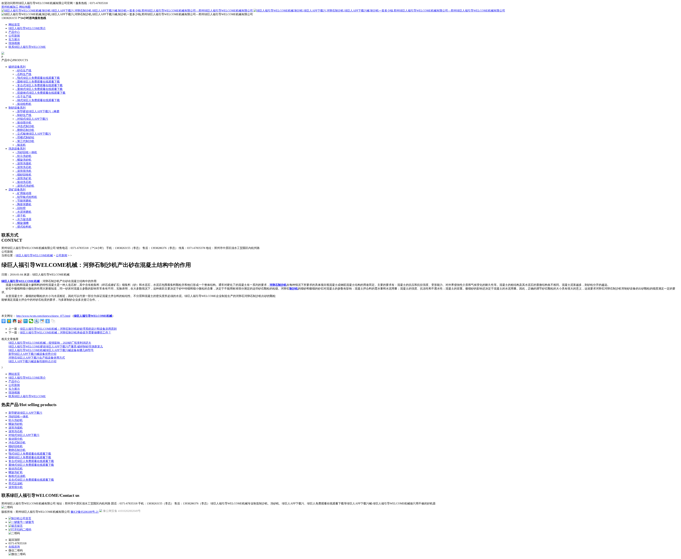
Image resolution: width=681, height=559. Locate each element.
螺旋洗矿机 (16, 472)
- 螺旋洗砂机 (23, 159)
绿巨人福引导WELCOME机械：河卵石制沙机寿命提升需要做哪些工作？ (65, 332)
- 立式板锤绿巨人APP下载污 (33, 133)
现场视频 (14, 43)
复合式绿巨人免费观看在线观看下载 (31, 461)
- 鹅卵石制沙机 (25, 129)
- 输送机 (21, 144)
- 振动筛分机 (23, 122)
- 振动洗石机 (23, 182)
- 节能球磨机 (23, 200)
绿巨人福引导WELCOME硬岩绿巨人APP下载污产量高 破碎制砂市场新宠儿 (56, 346)
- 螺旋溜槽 (22, 222)
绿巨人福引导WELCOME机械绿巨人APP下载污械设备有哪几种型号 (51, 350)
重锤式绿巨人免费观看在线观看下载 (31, 464)
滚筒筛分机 (16, 487)
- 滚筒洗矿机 (23, 178)
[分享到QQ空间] (9, 321)
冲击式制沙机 (17, 442)
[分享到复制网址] (53, 321)
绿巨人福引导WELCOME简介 (27, 28)
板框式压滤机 (17, 475)
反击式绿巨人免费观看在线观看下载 (31, 479)
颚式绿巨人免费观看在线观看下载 (30, 453)
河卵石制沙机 (278, 284)
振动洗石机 (16, 468)
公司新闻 (14, 35)
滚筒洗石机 (16, 431)
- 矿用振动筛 (23, 193)
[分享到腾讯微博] (25, 321)
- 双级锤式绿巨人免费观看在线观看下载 (40, 92)
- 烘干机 (21, 215)
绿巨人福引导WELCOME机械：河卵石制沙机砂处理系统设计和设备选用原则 (68, 328)
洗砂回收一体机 (18, 416)
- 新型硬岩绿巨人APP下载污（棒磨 (37, 111)
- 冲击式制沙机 (25, 126)
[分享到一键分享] (47, 321)
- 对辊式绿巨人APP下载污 (32, 118)
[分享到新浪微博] (20, 321)
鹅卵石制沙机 (17, 449)
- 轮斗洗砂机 (23, 156)
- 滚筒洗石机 (23, 167)
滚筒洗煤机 (16, 427)
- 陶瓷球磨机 (23, 204)
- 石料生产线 (23, 74)
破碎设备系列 (17, 66)
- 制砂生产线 (23, 115)
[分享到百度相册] (42, 321)
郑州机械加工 (9, 6)
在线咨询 (14, 546)
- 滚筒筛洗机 (23, 170)
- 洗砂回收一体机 (26, 152)
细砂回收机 (16, 446)
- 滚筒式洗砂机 (25, 185)
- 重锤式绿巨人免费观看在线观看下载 (39, 89)
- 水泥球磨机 (23, 211)
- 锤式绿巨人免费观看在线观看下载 (38, 100)
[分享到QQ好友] (14, 321)
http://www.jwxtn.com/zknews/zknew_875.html (43, 315)
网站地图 (25, 6)
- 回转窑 (21, 208)
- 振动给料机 (23, 103)
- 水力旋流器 (23, 219)
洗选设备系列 (17, 148)
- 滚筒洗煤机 (23, 163)
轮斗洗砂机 (16, 420)
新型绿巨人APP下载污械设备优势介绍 (32, 353)
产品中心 (14, 31)
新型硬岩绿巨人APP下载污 (25, 412)
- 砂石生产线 (23, 70)
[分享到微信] (31, 321)
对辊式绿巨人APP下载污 (24, 435)
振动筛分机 (16, 438)
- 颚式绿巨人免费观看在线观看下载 (38, 77)
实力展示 (14, 39)
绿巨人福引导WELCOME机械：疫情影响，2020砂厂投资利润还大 (50, 342)
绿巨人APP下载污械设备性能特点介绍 (32, 361)
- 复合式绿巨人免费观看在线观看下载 (39, 85)
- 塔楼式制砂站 (25, 137)
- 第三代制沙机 (25, 141)
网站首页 (14, 24)
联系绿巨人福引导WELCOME (27, 46)
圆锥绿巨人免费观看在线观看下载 (30, 457)
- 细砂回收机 (23, 174)
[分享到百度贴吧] (36, 321)
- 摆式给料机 (23, 226)
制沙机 (293, 288)
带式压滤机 (16, 483)
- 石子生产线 (23, 96)
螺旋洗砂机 (16, 423)
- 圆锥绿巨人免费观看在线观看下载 (38, 81)
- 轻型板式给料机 (26, 196)
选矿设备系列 (17, 189)
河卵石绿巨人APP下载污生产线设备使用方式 (37, 357)
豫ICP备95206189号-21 (85, 511)
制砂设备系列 (17, 107)
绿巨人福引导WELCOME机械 (34, 255)
